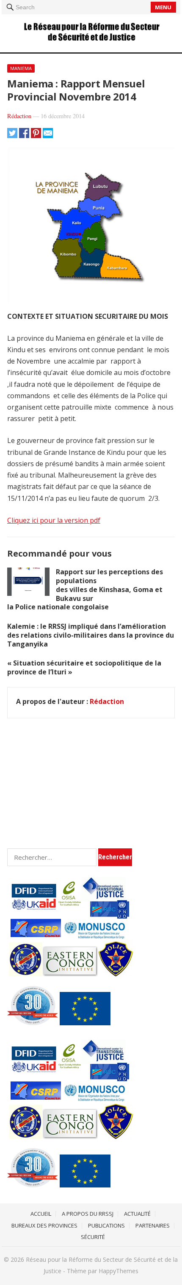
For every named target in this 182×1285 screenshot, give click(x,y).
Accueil (40, 1213)
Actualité (137, 1213)
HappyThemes (118, 1271)
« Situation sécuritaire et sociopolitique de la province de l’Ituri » (84, 667)
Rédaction (19, 116)
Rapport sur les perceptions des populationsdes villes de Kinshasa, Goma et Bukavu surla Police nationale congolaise (85, 589)
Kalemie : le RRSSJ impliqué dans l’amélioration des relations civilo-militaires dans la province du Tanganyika (90, 635)
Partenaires (152, 1225)
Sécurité (93, 1237)
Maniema (21, 68)
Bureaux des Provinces (44, 1225)
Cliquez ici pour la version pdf (53, 520)
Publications (106, 1225)
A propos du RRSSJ (87, 1213)
